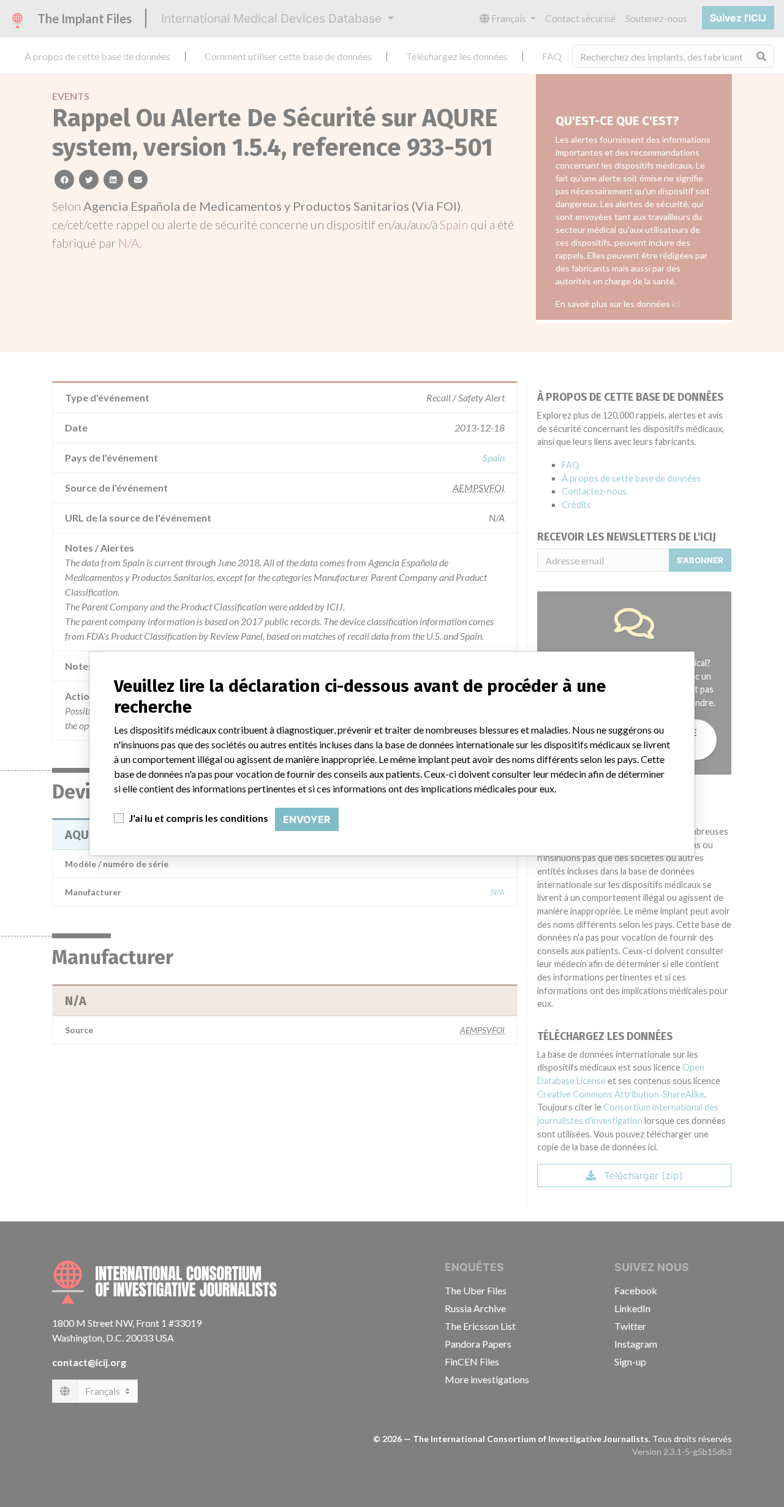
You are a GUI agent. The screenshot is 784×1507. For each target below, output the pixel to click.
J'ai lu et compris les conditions (198, 818)
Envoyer (307, 819)
